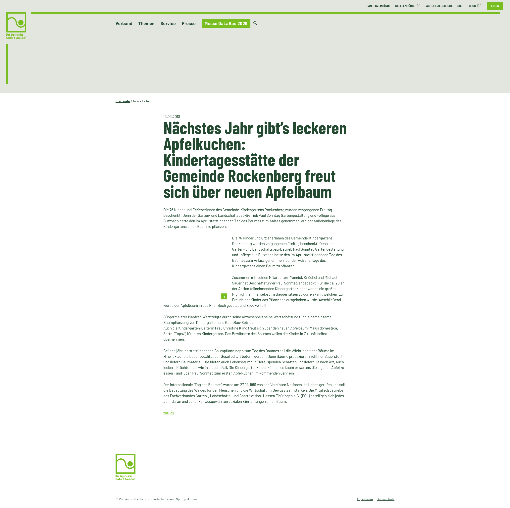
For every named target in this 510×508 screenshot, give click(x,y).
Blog (472, 6)
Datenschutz (385, 499)
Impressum (365, 499)
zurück (168, 413)
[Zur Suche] (255, 23)
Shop (460, 6)
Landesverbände (378, 6)
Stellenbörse (405, 6)
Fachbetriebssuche (439, 6)
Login (495, 6)
